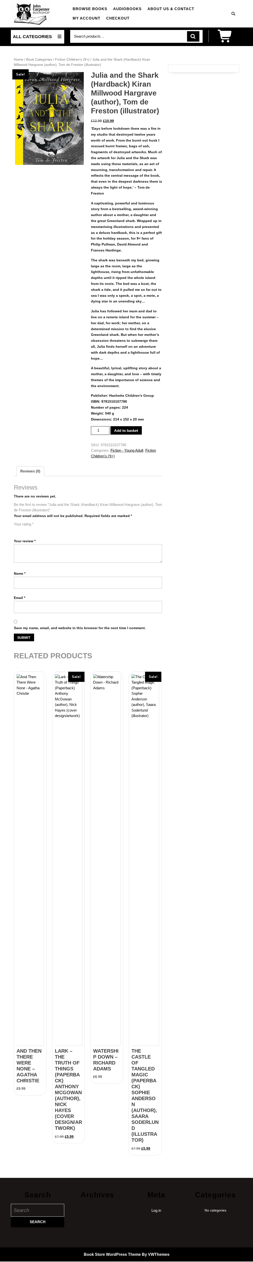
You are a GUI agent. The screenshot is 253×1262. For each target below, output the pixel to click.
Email (19, 598)
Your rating (24, 524)
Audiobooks (127, 9)
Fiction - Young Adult (126, 450)
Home (18, 59)
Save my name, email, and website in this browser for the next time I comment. (80, 628)
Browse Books (90, 9)
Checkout (117, 18)
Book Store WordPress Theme (112, 1254)
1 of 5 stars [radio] (17, 530)
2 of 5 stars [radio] (24, 530)
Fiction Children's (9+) (72, 59)
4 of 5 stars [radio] (38, 530)
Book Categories (39, 59)
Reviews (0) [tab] (30, 471)
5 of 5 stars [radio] (44, 530)
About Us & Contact (171, 9)
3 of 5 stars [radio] (31, 530)
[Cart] (225, 39)
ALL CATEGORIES (32, 36)
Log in (156, 1210)
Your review (25, 541)
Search (193, 36)
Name (19, 573)
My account (86, 18)
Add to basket (126, 430)
